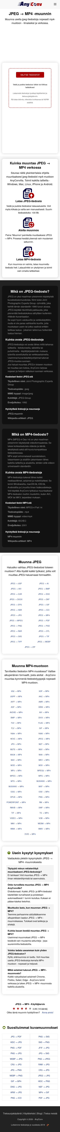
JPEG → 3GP (16, 583)
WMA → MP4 (16, 828)
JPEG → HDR (16, 610)
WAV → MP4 (16, 823)
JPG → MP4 (16, 744)
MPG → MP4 (44, 775)
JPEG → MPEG (16, 620)
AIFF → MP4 (16, 701)
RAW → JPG (44, 1064)
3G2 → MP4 (16, 691)
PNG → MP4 (44, 797)
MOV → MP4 (44, 765)
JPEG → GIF (44, 604)
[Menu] (55, 4)
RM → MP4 (44, 802)
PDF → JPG (44, 1097)
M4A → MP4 (44, 754)
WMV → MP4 (44, 828)
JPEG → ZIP (30, 647)
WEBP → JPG (16, 1058)
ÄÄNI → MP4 (44, 707)
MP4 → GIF (44, 1092)
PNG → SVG (44, 1036)
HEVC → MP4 (16, 738)
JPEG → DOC (44, 594)
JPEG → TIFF (16, 641)
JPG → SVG (44, 1053)
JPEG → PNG (16, 625)
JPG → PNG (16, 1070)
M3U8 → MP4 (16, 754)
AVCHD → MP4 (16, 712)
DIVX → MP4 (44, 717)
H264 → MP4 (16, 733)
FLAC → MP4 (44, 723)
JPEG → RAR (16, 631)
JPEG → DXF (44, 599)
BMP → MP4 (16, 717)
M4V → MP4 (16, 760)
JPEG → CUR (16, 594)
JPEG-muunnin (15, 413)
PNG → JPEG (44, 1058)
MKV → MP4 (44, 760)
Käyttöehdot (29, 1113)
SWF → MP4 (44, 807)
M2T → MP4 (44, 744)
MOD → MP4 (16, 765)
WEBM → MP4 (44, 823)
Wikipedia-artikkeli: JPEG (20, 418)
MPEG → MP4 (16, 775)
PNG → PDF (16, 1047)
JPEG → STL (44, 631)
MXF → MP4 (44, 786)
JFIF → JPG (44, 1047)
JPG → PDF (16, 1036)
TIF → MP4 (16, 812)
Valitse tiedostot (30, 74)
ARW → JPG (16, 1092)
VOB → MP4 (44, 818)
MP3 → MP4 (16, 770)
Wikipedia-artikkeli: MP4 (20, 541)
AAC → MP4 (44, 696)
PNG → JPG (16, 1053)
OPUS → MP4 (16, 797)
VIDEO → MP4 (16, 818)
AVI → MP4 (44, 712)
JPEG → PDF (44, 620)
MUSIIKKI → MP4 (44, 781)
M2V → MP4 (44, 749)
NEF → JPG (44, 1086)
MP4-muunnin (15, 536)
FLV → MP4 (16, 728)
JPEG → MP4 (44, 615)
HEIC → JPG (16, 1042)
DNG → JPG (16, 1086)
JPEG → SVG (16, 636)
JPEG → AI (44, 583)
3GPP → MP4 (16, 696)
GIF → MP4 (44, 728)
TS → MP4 (44, 812)
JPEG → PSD (44, 625)
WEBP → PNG (16, 1075)
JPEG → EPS (16, 604)
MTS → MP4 (16, 781)
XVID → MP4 (30, 834)
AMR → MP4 (44, 701)
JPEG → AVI (16, 588)
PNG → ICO (16, 1097)
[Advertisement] (30, 130)
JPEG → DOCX (16, 599)
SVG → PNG (44, 1042)
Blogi (39, 1113)
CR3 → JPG (44, 1070)
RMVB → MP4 (16, 807)
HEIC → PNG (44, 1081)
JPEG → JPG (16, 615)
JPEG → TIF (44, 636)
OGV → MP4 (44, 791)
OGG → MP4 (16, 791)
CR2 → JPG (16, 1064)
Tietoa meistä (50, 1113)
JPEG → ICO (44, 610)
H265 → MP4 (44, 733)
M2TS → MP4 (16, 749)
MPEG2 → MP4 (44, 770)
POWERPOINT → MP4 (16, 802)
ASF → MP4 (16, 707)
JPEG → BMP (44, 588)
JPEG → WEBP (44, 641)
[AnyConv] (30, 4)
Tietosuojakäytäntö (12, 1113)
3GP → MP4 (44, 691)
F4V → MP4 (16, 723)
